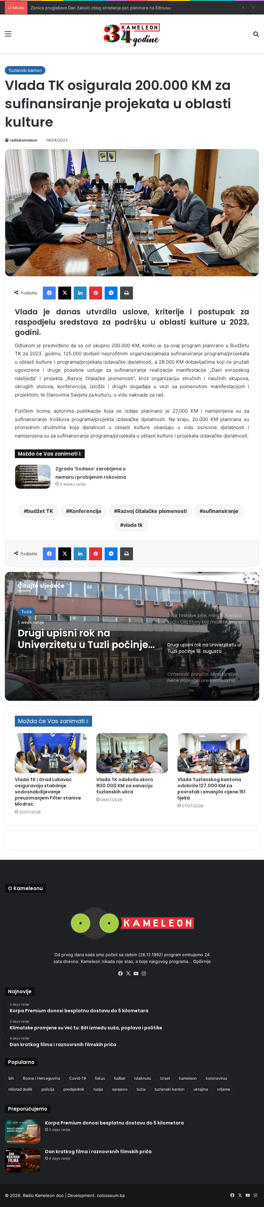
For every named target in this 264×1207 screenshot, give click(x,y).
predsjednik (73, 1089)
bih (11, 1078)
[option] (132, 636)
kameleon (188, 1078)
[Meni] (8, 36)
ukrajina (200, 1089)
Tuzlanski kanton (25, 70)
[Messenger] (111, 293)
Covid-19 (77, 1078)
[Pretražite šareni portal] (256, 36)
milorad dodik (20, 1089)
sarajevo (119, 1089)
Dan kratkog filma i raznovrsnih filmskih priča (98, 1151)
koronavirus (216, 1078)
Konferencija (85, 511)
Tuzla (26, 614)
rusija (98, 1089)
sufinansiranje (221, 511)
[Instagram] (143, 973)
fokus (100, 1078)
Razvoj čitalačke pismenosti (152, 511)
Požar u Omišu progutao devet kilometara (72, 7)
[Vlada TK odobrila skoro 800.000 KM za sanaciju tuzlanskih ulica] (132, 753)
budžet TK (40, 511)
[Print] (126, 293)
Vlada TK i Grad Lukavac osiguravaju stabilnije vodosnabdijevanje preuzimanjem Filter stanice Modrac (48, 791)
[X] (64, 293)
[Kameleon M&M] (132, 33)
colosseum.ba (111, 1195)
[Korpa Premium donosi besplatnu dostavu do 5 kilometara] (22, 1132)
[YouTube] (136, 973)
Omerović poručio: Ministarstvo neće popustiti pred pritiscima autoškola (85, 648)
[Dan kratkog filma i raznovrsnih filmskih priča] (22, 1160)
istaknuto (142, 1078)
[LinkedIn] (80, 293)
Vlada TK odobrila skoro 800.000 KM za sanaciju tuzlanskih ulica (124, 785)
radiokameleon (23, 140)
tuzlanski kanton (169, 1089)
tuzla (141, 1089)
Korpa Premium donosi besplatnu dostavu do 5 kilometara (114, 1123)
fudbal (119, 1078)
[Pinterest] (95, 293)
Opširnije (202, 961)
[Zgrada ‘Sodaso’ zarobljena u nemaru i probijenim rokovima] (33, 477)
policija (48, 1089)
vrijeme (223, 1089)
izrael (165, 1078)
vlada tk (133, 525)
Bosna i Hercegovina (41, 1078)
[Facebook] (49, 293)
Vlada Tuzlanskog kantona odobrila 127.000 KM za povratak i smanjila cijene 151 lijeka (211, 788)
